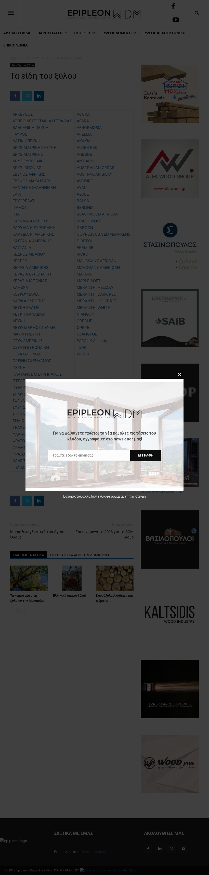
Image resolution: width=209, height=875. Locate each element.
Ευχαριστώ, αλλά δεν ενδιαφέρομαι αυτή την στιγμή (104, 496)
